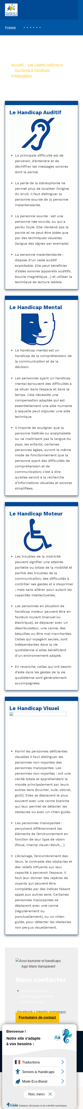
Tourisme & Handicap (32, 70)
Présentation (21, 76)
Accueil (17, 65)
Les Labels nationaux (45, 65)
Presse (10, 27)
